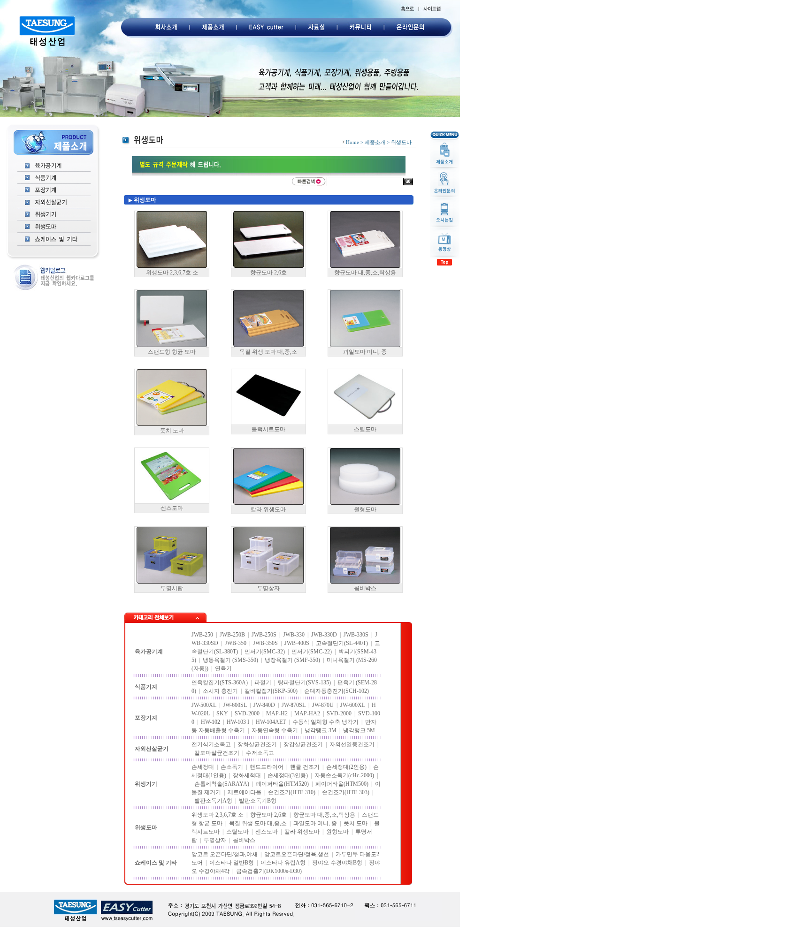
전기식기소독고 (211, 744)
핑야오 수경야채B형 (337, 862)
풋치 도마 (172, 430)
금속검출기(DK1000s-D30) (269, 871)
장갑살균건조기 (303, 744)
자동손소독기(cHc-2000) (344, 775)
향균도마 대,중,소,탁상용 (365, 272)
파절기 (262, 682)
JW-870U (323, 705)
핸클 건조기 (305, 767)
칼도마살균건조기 (216, 753)
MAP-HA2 (307, 713)
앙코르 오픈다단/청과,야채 (224, 854)
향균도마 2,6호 (268, 272)
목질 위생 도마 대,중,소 (268, 352)
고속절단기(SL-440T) (342, 643)
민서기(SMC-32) (265, 651)
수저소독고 (260, 753)
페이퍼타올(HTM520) (282, 784)
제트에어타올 (244, 792)
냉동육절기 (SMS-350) (230, 660)
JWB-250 (202, 634)
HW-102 (210, 722)
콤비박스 (365, 588)
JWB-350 (235, 643)
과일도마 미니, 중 (365, 352)
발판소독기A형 (213, 800)
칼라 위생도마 (268, 509)
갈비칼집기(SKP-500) (271, 691)
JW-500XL (203, 705)
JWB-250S (264, 634)
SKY (222, 713)
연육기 (223, 668)
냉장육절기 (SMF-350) (292, 660)
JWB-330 (294, 634)
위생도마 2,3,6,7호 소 (172, 272)
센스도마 (172, 508)
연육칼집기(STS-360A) (219, 682)
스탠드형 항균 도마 (172, 352)
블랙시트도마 (268, 429)
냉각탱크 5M (359, 730)
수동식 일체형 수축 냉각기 (325, 722)
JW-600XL (352, 705)
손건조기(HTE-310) (291, 792)
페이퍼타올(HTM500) (341, 784)
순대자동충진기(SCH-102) (336, 691)
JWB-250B (232, 634)
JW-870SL (294, 705)
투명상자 (268, 588)
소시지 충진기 (220, 691)
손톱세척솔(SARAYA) (221, 784)
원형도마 (365, 509)
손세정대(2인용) (346, 767)
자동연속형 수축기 (275, 730)
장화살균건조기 (257, 744)
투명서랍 (172, 588)
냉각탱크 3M (321, 730)
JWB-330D (324, 634)
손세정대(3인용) (288, 775)
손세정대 (202, 767)
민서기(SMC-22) (311, 651)
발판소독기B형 (257, 800)
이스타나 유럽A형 (283, 862)
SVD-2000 (247, 713)
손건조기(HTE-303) (345, 792)
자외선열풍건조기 (352, 744)
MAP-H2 (277, 713)
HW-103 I (238, 722)
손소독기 (232, 767)
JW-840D (264, 705)
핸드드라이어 (266, 767)
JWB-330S (356, 634)
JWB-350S (265, 643)
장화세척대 (247, 775)
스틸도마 (365, 429)
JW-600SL (235, 705)
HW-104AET (271, 722)
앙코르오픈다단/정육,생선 (296, 854)
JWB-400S (296, 643)
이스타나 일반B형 (231, 862)
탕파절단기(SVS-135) (304, 682)
